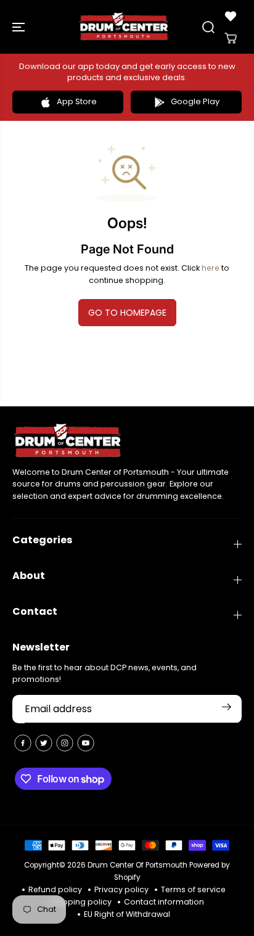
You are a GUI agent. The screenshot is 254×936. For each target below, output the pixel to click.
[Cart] (230, 38)
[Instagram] (64, 743)
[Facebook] (22, 743)
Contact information (164, 902)
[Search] (208, 27)
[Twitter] (43, 743)
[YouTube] (85, 743)
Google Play (195, 101)
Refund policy (55, 889)
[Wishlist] (230, 16)
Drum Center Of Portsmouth (137, 865)
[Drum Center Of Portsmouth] (124, 27)
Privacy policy (121, 889)
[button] (19, 27)
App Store (77, 101)
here (210, 268)
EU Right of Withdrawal (127, 914)
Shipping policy (81, 902)
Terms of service (193, 889)
